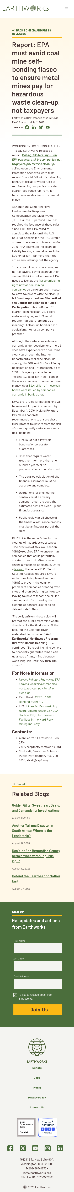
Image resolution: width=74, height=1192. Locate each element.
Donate (37, 1067)
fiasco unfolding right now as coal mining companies (36, 285)
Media (37, 1087)
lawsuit (19, 569)
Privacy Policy (37, 1097)
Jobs (37, 1077)
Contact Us (37, 1107)
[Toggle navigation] (67, 8)
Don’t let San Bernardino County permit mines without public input (36, 856)
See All (20, 784)
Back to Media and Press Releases (31, 32)
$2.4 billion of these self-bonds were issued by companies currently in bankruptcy (36, 390)
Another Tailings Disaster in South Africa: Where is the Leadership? (32, 830)
